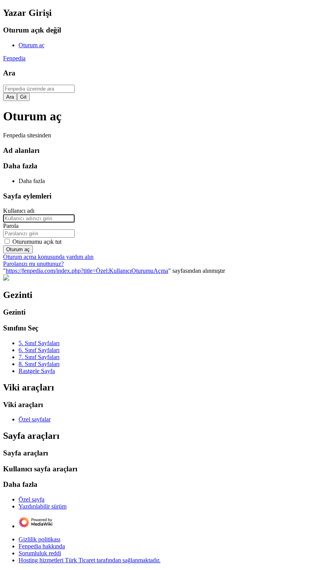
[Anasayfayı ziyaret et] (6, 278)
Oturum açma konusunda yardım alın (48, 256)
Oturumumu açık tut (36, 241)
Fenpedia (14, 58)
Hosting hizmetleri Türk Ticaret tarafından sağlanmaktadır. (89, 560)
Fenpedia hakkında (42, 546)
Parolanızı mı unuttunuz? (33, 263)
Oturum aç (18, 249)
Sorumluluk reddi (40, 553)
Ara (9, 73)
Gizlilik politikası (39, 539)
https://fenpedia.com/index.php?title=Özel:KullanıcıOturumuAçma (87, 270)
